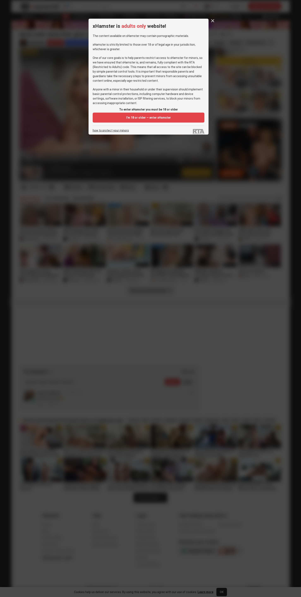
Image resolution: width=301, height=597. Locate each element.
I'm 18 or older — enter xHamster (148, 117)
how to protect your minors (111, 130)
